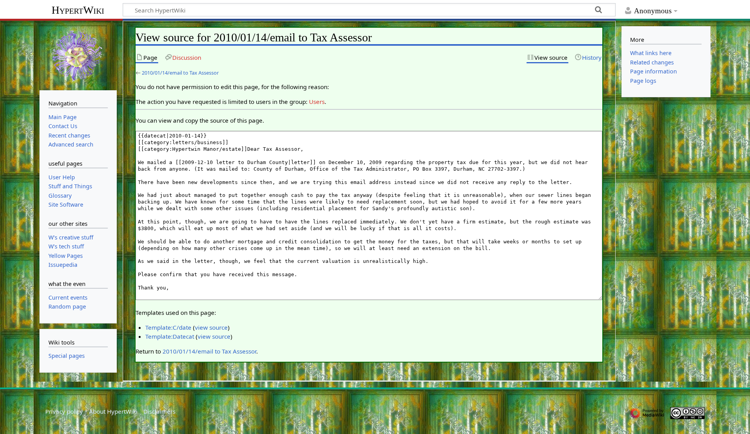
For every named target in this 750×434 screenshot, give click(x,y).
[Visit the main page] (78, 54)
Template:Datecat (169, 336)
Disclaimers (159, 411)
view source (211, 327)
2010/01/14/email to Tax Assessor (180, 72)
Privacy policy (64, 411)
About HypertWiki (113, 411)
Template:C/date (168, 327)
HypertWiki (78, 10)
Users (317, 101)
